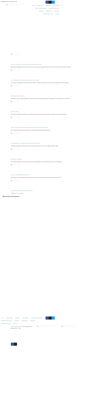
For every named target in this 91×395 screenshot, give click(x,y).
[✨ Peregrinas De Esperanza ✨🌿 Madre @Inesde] (51, 275)
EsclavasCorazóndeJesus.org (17, 326)
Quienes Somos (40, 5)
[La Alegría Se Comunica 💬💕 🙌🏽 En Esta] (62, 220)
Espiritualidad (56, 5)
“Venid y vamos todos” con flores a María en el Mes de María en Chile (26, 64)
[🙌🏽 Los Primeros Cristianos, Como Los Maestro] (84, 222)
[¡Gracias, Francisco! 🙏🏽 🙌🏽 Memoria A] (51, 220)
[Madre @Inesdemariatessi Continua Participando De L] (40, 225)
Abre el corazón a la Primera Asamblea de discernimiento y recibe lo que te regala (29, 127)
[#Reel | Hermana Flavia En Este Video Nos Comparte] (40, 262)
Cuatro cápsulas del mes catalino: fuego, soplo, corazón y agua (25, 80)
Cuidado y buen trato (48, 13)
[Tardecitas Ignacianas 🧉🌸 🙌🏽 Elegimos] (28, 224)
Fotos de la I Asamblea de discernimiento (20, 174)
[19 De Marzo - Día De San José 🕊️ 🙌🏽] (62, 271)
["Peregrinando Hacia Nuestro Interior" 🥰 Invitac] (28, 270)
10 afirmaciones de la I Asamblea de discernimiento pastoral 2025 (25, 143)
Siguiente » (22, 193)
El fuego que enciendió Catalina (18, 96)
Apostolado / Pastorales (54, 8)
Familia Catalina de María (40, 8)
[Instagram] (50, 2)
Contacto (57, 13)
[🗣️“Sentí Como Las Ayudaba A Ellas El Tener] (84, 272)
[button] (61, 5)
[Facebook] (47, 2)
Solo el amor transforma (16, 159)
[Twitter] (53, 2)
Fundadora (48, 5)
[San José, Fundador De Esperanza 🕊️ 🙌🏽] (73, 284)
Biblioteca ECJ (49, 11)
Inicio (33, 5)
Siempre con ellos (15, 111)
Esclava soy (41, 11)
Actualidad (57, 11)
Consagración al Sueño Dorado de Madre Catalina (22, 190)
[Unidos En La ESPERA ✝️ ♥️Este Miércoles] (17, 211)
